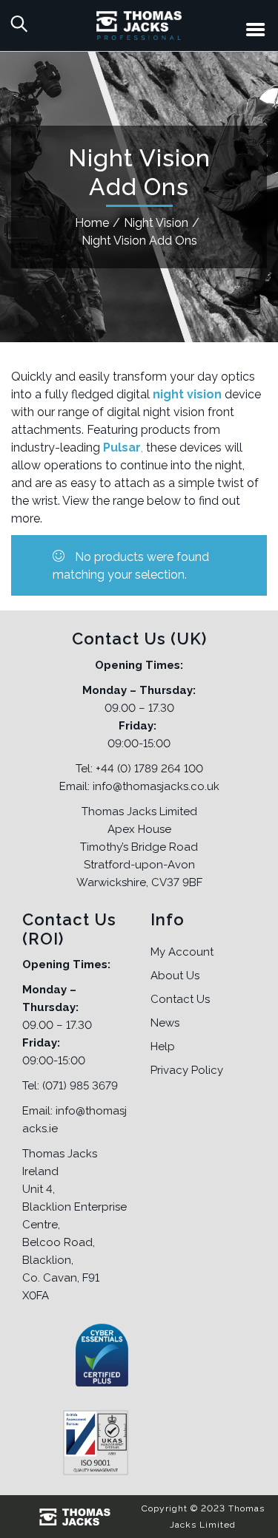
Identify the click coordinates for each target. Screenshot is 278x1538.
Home (92, 223)
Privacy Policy (186, 1070)
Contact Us (180, 999)
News (164, 1023)
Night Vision (156, 223)
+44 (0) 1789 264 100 (149, 768)
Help (162, 1046)
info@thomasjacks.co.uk (156, 786)
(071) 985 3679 (80, 1085)
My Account (182, 952)
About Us (174, 975)
